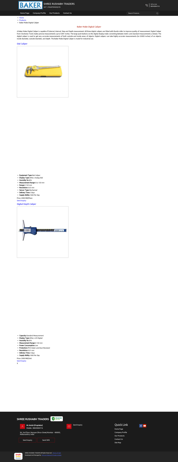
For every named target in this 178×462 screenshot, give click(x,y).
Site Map (118, 442)
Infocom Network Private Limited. (51, 455)
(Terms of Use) (56, 453)
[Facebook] (141, 427)
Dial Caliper (22, 43)
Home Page (24, 13)
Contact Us (67, 13)
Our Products (54, 13)
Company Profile (39, 13)
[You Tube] (144, 427)
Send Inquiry (21, 200)
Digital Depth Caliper (26, 204)
